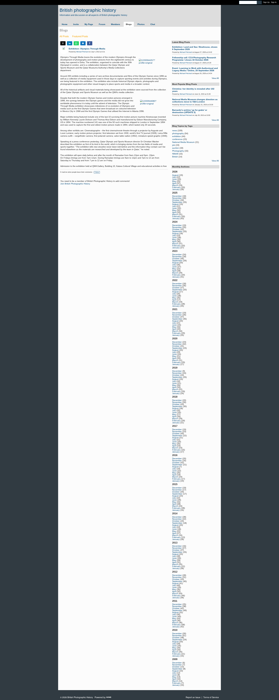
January (176, 189)
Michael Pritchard (82, 52)
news (174, 130)
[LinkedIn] (69, 43)
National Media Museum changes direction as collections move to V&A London (195, 100)
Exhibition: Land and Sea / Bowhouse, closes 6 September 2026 (194, 48)
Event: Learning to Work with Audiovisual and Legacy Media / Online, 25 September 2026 (195, 69)
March (175, 185)
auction (175, 148)
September (177, 202)
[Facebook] (89, 43)
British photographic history (88, 10)
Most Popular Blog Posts (184, 84)
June (174, 179)
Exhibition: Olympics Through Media (87, 49)
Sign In (274, 2)
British (175, 156)
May (174, 181)
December (177, 196)
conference (177, 139)
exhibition (176, 136)
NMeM (175, 154)
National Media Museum (183, 142)
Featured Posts (80, 36)
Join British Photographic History (75, 184)
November (177, 198)
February (176, 187)
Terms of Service (211, 697)
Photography (178, 151)
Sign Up (266, 2)
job (173, 145)
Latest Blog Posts (181, 42)
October (176, 200)
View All (215, 78)
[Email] (83, 43)
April (174, 183)
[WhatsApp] (76, 43)
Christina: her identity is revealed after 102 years (193, 90)
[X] (63, 43)
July (174, 177)
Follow (97, 172)
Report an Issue (193, 697)
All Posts (64, 36)
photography (178, 133)
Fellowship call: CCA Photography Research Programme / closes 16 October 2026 (194, 58)
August (175, 175)
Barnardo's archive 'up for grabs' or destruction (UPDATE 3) (189, 111)
